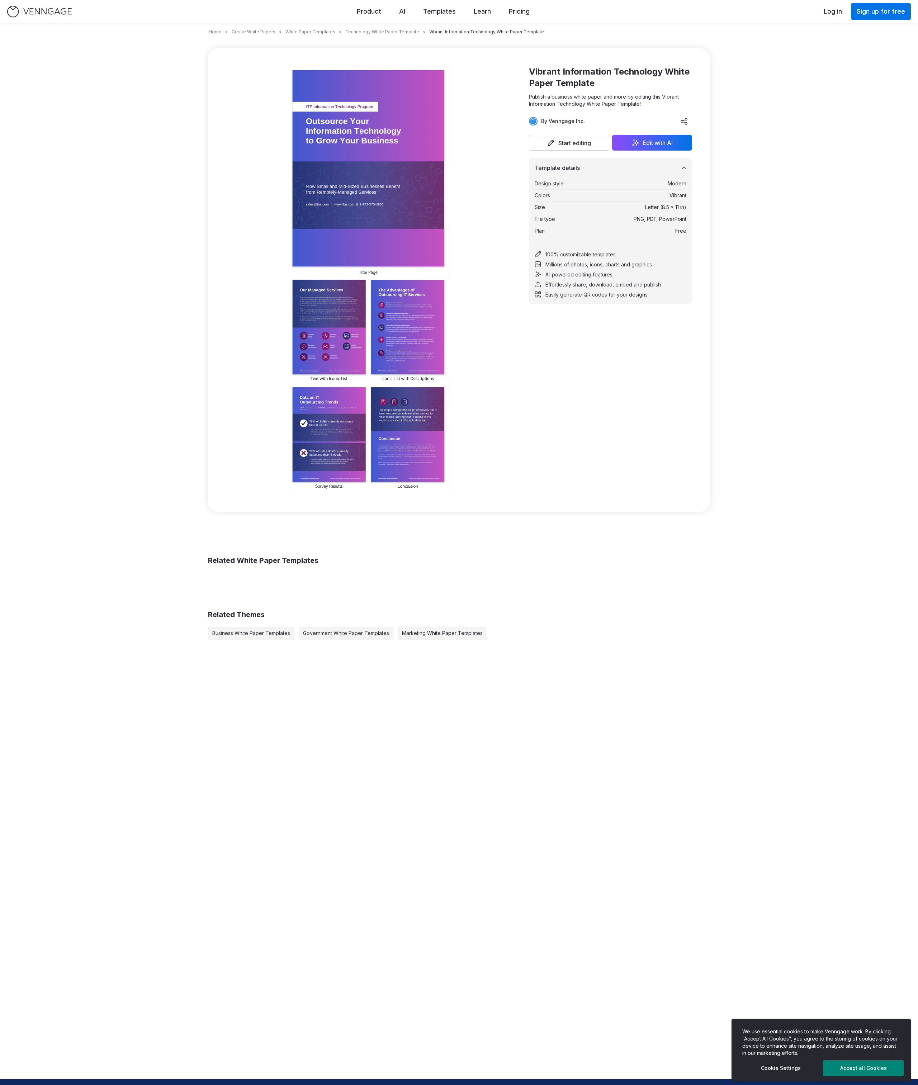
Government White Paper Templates (346, 633)
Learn (482, 11)
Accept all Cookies (863, 1068)
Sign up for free (881, 11)
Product (369, 11)
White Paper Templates (310, 31)
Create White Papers (253, 31)
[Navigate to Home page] (39, 12)
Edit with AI (658, 142)
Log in (833, 11)
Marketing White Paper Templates (442, 633)
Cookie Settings (781, 1068)
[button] (569, 143)
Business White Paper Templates (251, 633)
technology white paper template (382, 31)
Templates (439, 11)
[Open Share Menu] (684, 121)
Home (215, 31)
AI (402, 11)
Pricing (519, 11)
